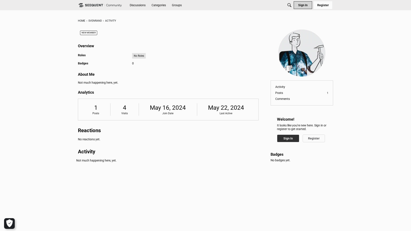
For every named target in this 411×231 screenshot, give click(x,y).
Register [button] (314, 138)
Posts (95, 113)
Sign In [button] (288, 138)
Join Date (167, 113)
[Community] (100, 5)
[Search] (289, 5)
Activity (280, 87)
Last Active (226, 113)
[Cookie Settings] (9, 223)
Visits (124, 113)
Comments (282, 99)
